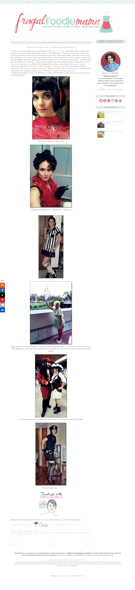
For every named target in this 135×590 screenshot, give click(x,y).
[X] (2, 295)
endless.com (72, 555)
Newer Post (14, 544)
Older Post (88, 544)
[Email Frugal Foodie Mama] (120, 102)
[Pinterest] (2, 300)
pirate (13, 534)
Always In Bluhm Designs (66, 576)
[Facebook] (2, 290)
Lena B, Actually (58, 51)
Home (28, 1)
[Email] (2, 304)
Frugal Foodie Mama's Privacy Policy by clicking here (70, 560)
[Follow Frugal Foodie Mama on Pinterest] (108, 102)
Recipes (105, 1)
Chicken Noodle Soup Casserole (114, 131)
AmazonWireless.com (105, 555)
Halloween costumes (82, 532)
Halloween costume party (63, 532)
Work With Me (87, 1)
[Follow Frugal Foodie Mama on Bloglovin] (116, 102)
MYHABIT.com (80, 555)
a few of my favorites (25, 532)
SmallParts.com (91, 555)
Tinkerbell (28, 534)
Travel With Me (64, 1)
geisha (49, 532)
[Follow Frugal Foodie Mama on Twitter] (101, 102)
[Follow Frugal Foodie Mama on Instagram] (112, 102)
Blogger (82, 576)
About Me (44, 1)
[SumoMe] (2, 309)
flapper (42, 532)
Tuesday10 (38, 534)
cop (36, 532)
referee (20, 534)
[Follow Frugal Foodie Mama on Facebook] (105, 102)
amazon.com (61, 555)
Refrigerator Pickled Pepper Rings (114, 111)
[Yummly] (2, 285)
